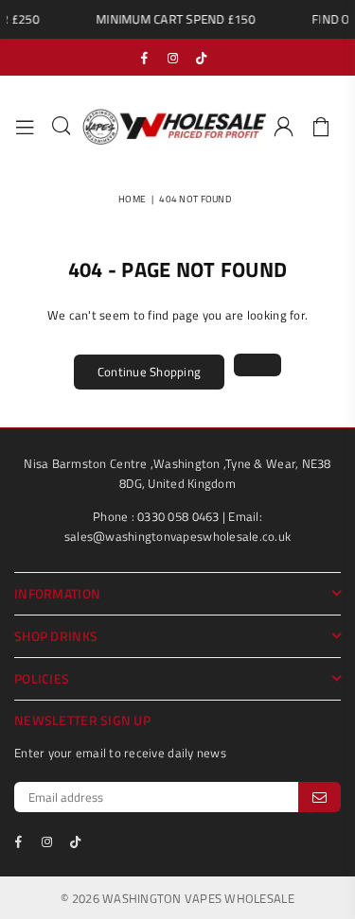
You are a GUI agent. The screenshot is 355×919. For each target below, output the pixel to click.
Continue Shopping (149, 371)
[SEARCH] (62, 127)
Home (132, 199)
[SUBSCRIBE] (319, 797)
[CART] (322, 127)
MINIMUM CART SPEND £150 (172, 18)
